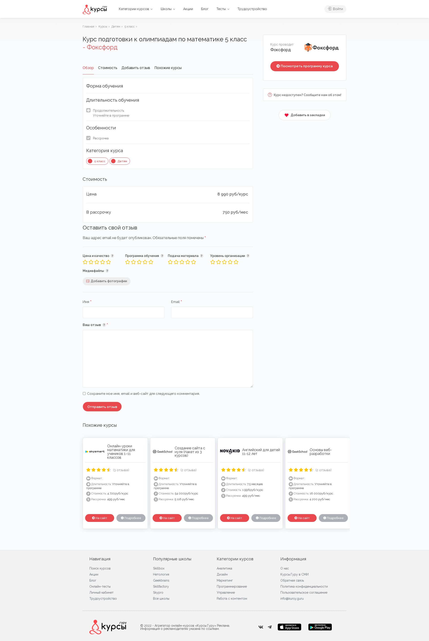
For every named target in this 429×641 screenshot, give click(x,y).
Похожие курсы (168, 68)
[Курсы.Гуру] (95, 9)
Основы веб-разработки (321, 452)
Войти (337, 9)
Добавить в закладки (308, 115)
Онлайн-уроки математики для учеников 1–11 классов (121, 451)
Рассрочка (101, 138)
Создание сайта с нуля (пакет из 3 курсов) (190, 452)
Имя (87, 302)
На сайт (101, 518)
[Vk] (261, 627)
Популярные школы (172, 559)
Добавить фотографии (109, 281)
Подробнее (132, 518)
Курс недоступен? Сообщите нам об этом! (307, 95)
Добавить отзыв (136, 68)
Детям (122, 161)
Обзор (88, 68)
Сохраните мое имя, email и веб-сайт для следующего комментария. (143, 394)
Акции (188, 9)
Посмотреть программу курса (307, 66)
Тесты (221, 9)
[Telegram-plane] (269, 627)
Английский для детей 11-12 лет (261, 452)
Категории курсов (134, 9)
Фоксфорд (280, 49)
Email (176, 302)
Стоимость (107, 68)
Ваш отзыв (102, 325)
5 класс (99, 161)
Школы (166, 9)
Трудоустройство (252, 9)
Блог (204, 9)
